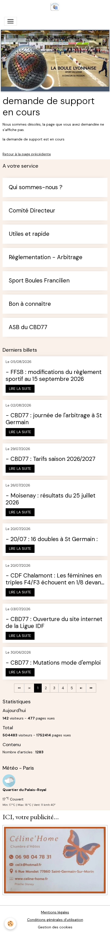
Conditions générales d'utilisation (55, 919)
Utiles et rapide (29, 234)
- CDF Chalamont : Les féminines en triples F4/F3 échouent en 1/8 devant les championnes (54, 579)
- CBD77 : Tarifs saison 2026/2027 (50, 459)
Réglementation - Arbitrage (45, 257)
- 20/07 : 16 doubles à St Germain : (52, 539)
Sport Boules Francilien (39, 280)
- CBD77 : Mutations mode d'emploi (53, 662)
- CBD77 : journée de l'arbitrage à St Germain (54, 419)
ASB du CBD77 (28, 327)
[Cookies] (10, 923)
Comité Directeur (32, 210)
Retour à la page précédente (27, 154)
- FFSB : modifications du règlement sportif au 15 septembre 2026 (54, 376)
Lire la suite (20, 388)
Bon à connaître (30, 304)
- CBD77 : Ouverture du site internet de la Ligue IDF (54, 623)
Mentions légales (55, 912)
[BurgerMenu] (10, 21)
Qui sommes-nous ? (35, 187)
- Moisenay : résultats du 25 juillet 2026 (50, 499)
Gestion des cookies (55, 927)
